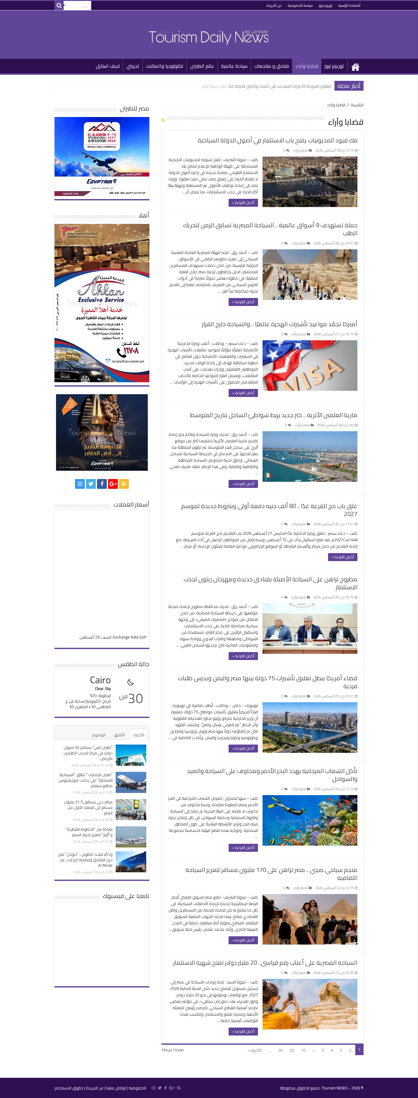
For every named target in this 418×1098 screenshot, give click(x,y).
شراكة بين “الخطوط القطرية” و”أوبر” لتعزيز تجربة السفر (89, 831)
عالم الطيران (202, 65)
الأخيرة (138, 734)
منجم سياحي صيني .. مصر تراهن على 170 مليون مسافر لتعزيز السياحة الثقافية (271, 873)
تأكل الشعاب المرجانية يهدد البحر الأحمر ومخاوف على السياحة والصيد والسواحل (272, 774)
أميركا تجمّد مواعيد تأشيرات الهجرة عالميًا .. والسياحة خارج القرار (279, 324)
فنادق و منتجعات (271, 65)
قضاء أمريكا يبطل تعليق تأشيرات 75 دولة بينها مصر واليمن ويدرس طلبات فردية (267, 682)
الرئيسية (356, 65)
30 (280, 1050)
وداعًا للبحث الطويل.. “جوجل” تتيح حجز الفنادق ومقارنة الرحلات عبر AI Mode (85, 860)
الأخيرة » (255, 1050)
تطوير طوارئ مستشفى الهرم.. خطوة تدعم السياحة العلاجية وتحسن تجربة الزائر (267, 86)
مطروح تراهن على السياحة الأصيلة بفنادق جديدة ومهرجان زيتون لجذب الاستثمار (270, 583)
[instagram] (80, 484)
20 (292, 1050)
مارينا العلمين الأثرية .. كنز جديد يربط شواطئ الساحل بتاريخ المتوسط (273, 415)
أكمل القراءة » (243, 202)
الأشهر (119, 734)
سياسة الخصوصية (300, 5)
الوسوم (99, 734)
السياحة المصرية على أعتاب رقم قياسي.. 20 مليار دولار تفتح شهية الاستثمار (265, 962)
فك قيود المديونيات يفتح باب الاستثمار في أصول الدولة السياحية (277, 140)
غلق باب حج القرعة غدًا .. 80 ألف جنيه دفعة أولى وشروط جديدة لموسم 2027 (269, 509)
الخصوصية (137, 1088)
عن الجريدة (274, 5)
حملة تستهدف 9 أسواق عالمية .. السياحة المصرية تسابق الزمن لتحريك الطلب (270, 229)
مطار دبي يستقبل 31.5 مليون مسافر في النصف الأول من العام (88, 807)
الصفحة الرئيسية (349, 5)
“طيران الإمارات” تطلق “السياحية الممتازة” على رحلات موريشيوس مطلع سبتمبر (85, 780)
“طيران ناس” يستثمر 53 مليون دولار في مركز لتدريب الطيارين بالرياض (88, 753)
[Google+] (113, 484)
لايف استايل (108, 65)
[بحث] (59, 5)
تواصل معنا (116, 1088)
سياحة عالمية (234, 65)
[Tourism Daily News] (209, 33)
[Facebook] (102, 484)
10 (303, 1050)
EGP (143, 637)
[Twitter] (91, 484)
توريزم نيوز (325, 5)
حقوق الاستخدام (68, 1088)
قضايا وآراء (307, 65)
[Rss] (124, 484)
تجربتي (132, 65)
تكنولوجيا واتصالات (164, 65)
